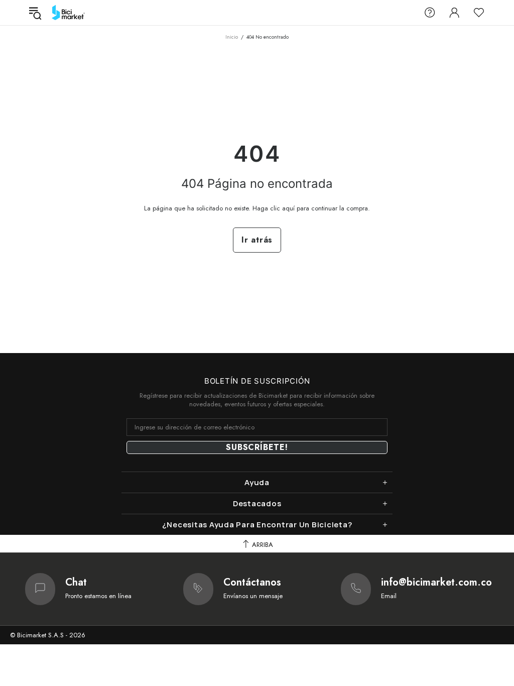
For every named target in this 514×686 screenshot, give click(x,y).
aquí (288, 208)
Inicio (231, 37)
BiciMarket (68, 13)
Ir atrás (257, 240)
